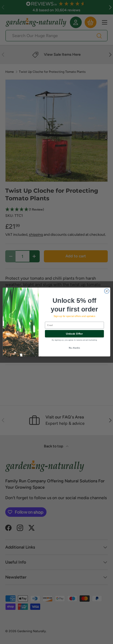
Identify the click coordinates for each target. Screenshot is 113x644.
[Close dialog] (106, 291)
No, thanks (74, 347)
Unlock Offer (74, 333)
